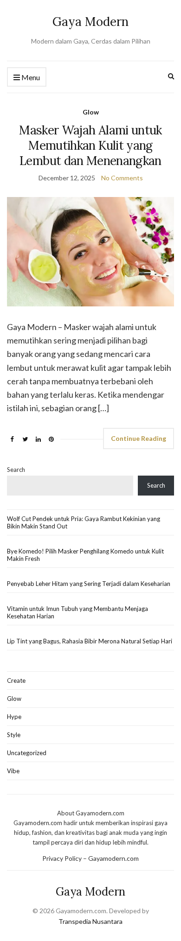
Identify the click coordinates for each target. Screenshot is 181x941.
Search (16, 469)
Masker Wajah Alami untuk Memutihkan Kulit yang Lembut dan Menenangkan (90, 145)
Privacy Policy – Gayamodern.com (90, 858)
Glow (91, 112)
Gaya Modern (90, 21)
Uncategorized (26, 753)
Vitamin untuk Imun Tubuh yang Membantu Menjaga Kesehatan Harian (77, 612)
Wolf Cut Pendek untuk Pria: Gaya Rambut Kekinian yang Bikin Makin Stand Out (83, 522)
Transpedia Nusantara (90, 921)
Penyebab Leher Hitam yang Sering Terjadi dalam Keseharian (88, 583)
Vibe (13, 771)
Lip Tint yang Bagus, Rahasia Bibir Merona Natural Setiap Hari (89, 641)
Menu (30, 77)
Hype (14, 716)
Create (16, 680)
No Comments (122, 178)
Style (13, 734)
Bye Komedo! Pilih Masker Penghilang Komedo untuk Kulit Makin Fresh (85, 554)
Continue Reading (138, 438)
